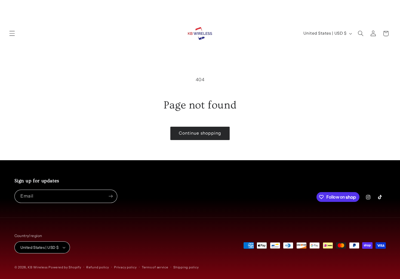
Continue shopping (200, 133)
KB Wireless (37, 267)
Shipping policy (186, 267)
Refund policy (97, 267)
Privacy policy (125, 267)
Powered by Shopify (64, 267)
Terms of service (155, 267)
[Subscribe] (110, 196)
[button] (12, 33)
